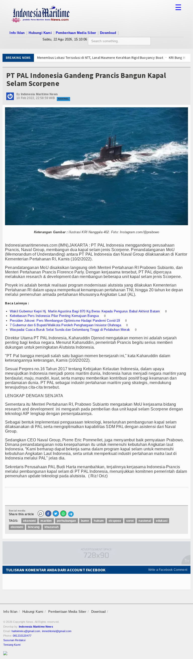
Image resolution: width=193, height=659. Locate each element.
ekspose (115, 521)
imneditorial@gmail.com (57, 631)
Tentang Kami (11, 644)
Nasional (63, 99)
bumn (85, 521)
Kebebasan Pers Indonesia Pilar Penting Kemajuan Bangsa (54, 316)
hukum (99, 521)
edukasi (161, 521)
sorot (130, 521)
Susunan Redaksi (14, 640)
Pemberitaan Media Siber (76, 33)
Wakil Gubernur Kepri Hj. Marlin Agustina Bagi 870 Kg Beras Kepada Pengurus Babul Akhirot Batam (85, 311)
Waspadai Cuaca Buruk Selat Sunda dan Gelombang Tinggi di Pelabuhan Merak (70, 330)
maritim (46, 521)
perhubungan (66, 521)
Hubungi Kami (40, 33)
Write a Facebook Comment (167, 570)
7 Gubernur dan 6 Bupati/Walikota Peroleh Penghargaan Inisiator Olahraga (65, 325)
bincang (33, 527)
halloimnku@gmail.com (26, 631)
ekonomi (29, 521)
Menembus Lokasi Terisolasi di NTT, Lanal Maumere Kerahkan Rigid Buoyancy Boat (85, 57)
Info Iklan (17, 33)
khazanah (51, 527)
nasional (144, 521)
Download (108, 33)
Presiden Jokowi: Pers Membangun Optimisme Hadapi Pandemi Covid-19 (65, 320)
